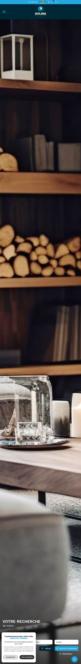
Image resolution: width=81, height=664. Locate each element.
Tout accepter (26, 657)
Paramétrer (10, 657)
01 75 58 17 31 (32, 2)
